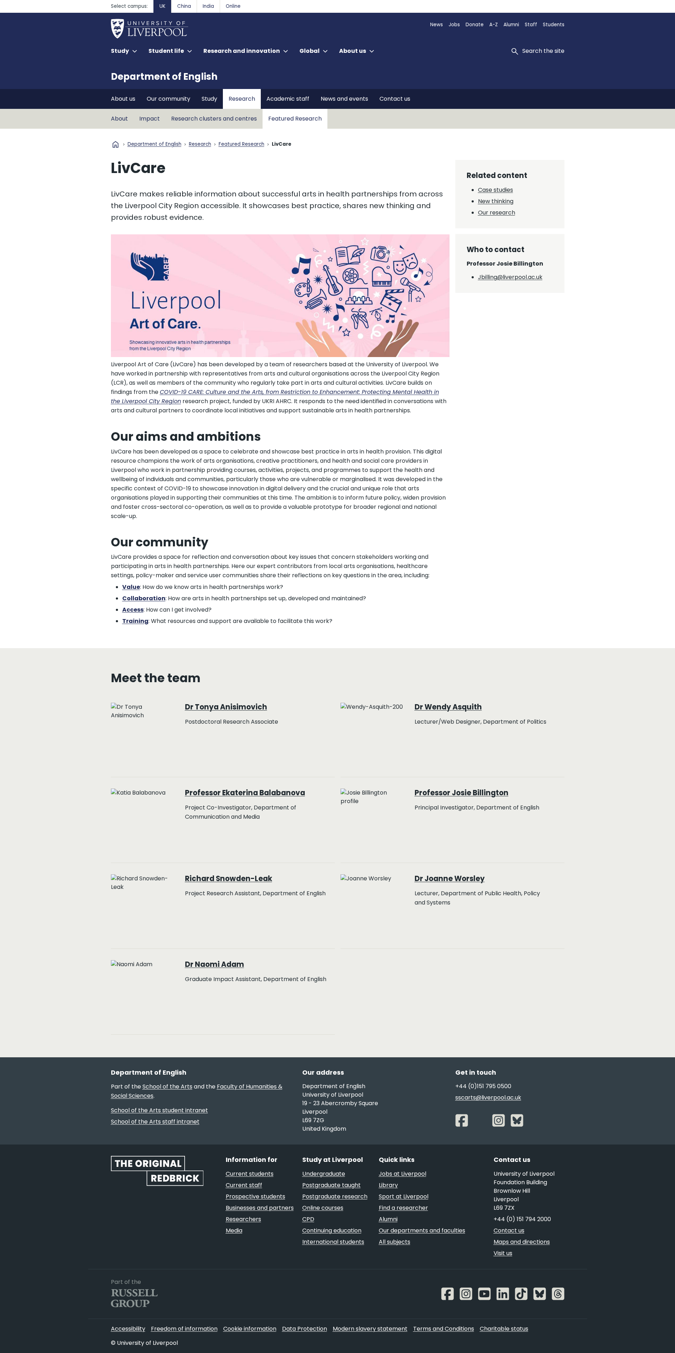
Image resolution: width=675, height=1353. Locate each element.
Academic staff (287, 99)
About (119, 119)
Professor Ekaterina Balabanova (245, 793)
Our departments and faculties (422, 1230)
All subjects (394, 1242)
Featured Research (295, 119)
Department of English (164, 76)
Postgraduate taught (331, 1185)
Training (135, 621)
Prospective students (255, 1196)
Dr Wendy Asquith (448, 707)
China (184, 6)
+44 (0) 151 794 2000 (522, 1219)
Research (242, 99)
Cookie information (249, 1329)
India (208, 6)
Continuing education (331, 1230)
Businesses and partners (260, 1208)
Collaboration (143, 598)
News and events (344, 99)
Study (209, 99)
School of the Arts (167, 1086)
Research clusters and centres (214, 119)
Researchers (243, 1219)
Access (133, 610)
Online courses (322, 1208)
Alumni (511, 24)
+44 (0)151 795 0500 (483, 1086)
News (436, 24)
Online (233, 6)
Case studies (495, 190)
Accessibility (128, 1329)
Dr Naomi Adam (214, 964)
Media (234, 1230)
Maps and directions (522, 1242)
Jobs (454, 24)
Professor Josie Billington (461, 793)
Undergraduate (323, 1174)
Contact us (394, 99)
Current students (250, 1174)
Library (388, 1185)
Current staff (244, 1185)
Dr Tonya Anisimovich (226, 707)
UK (162, 6)
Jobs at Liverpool (402, 1174)
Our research (496, 212)
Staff (531, 24)
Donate (475, 24)
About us (123, 99)
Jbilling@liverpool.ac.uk (510, 277)
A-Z (493, 24)
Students (553, 24)
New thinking (495, 201)
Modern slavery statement (370, 1329)
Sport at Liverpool (403, 1196)
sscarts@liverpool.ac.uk (488, 1097)
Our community (168, 99)
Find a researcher (403, 1208)
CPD (308, 1219)
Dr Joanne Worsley (450, 879)
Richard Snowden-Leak (228, 879)
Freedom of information (184, 1329)
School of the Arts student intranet (159, 1110)
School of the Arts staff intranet (155, 1122)
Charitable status (504, 1329)
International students (333, 1242)
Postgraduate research (334, 1196)
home (115, 144)
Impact (149, 119)
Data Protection (304, 1329)
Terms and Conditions (443, 1329)
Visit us (503, 1253)
